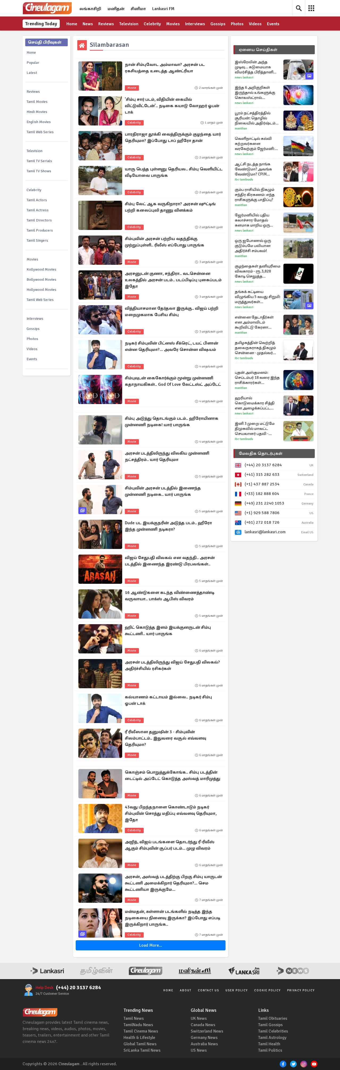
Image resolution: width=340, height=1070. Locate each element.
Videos (255, 24)
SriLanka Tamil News (142, 1050)
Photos (237, 24)
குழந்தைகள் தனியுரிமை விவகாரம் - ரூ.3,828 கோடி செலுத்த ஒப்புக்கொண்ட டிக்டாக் (257, 271)
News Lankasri (244, 77)
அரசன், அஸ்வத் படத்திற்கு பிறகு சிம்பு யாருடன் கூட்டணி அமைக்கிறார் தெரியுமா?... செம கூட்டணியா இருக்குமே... (173, 883)
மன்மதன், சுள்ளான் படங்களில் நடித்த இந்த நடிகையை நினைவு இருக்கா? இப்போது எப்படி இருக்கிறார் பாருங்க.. (172, 918)
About (186, 990)
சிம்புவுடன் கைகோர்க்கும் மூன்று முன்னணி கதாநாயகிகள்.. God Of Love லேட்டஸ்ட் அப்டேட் (173, 381)
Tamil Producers (40, 230)
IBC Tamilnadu (244, 180)
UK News (199, 1018)
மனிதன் (116, 8)
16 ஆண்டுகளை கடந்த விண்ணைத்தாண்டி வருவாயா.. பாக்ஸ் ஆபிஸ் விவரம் (169, 596)
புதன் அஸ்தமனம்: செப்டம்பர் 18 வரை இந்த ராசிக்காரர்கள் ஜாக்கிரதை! (257, 377)
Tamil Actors (37, 200)
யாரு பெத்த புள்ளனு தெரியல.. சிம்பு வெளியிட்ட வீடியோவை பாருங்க (174, 172)
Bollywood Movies (41, 279)
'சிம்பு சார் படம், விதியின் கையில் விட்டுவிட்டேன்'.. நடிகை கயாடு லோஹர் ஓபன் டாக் (172, 106)
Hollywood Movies (41, 289)
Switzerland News (207, 1031)
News (88, 24)
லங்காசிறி (90, 8)
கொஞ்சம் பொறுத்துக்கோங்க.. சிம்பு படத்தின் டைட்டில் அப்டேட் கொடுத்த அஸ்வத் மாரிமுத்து (172, 775)
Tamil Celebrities (273, 1031)
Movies (173, 24)
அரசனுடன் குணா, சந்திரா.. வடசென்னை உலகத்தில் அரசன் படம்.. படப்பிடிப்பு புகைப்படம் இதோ (173, 280)
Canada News (203, 1024)
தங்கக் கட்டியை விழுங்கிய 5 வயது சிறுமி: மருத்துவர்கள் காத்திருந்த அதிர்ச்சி (257, 296)
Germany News (204, 1037)
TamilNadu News (138, 1024)
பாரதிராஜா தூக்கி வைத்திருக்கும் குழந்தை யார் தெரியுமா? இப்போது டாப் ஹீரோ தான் (173, 137)
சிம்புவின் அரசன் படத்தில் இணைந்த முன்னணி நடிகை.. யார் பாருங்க (163, 491)
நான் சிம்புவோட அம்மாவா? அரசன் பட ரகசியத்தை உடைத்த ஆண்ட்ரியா (165, 68)
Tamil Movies (37, 101)
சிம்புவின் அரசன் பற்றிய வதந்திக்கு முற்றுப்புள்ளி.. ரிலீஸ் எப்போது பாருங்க (164, 242)
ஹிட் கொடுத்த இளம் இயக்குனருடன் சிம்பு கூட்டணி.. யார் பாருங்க (168, 630)
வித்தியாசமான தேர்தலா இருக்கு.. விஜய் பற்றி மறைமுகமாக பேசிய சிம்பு (171, 311)
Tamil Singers (37, 240)
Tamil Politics (270, 1050)
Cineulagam (68, 1064)
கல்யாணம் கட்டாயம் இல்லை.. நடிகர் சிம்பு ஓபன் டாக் (168, 700)
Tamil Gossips (270, 1024)
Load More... (150, 945)
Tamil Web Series (40, 132)
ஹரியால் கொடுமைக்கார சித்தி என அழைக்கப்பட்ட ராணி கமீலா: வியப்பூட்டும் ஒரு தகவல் (257, 403)
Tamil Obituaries (272, 1018)
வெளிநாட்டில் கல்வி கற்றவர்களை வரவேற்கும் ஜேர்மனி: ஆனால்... (255, 143)
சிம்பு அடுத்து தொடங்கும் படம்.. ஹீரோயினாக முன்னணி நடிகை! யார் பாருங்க (171, 421)
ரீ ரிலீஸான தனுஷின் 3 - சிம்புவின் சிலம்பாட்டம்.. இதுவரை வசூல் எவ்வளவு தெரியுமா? (165, 738)
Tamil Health (269, 1044)
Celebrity (152, 24)
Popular (33, 62)
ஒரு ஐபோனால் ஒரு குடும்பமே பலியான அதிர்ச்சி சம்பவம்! (253, 245)
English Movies (39, 122)
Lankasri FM (163, 8)
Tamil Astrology (272, 1037)
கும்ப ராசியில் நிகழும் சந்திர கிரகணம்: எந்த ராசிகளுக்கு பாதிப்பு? (255, 194)
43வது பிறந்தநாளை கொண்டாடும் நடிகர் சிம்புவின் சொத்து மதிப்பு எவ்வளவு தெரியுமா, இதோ (170, 813)
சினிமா (138, 8)
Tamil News (134, 1018)
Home (71, 24)
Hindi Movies (37, 112)
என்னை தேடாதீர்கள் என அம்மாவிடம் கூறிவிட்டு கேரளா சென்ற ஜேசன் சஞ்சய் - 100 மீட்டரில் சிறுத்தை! (256, 322)
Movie (132, 88)
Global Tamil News (140, 1044)
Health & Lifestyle (139, 1037)
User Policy (237, 990)
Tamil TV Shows (39, 171)
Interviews (195, 24)
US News (199, 1050)
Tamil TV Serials (39, 161)
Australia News (204, 1044)
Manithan (241, 129)
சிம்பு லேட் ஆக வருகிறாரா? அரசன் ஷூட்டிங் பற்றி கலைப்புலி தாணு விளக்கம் (170, 207)
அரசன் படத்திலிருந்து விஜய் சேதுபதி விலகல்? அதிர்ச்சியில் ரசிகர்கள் (172, 665)
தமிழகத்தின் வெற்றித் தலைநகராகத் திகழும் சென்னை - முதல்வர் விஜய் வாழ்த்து (255, 347)
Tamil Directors (39, 220)
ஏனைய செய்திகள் (258, 49)
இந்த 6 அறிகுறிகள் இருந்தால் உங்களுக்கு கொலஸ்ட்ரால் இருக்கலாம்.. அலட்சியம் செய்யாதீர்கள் (257, 92)
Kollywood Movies (41, 269)
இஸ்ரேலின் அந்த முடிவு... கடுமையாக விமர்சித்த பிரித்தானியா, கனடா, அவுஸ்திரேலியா (257, 67)
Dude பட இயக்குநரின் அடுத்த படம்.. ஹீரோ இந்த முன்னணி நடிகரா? (168, 526)
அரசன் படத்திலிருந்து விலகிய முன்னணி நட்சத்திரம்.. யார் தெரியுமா (167, 456)
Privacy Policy (301, 990)
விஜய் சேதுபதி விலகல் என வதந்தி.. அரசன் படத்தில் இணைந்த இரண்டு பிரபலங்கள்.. (170, 561)
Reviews (106, 24)
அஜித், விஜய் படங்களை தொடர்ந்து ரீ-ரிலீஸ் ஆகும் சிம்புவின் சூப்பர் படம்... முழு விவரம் (169, 845)
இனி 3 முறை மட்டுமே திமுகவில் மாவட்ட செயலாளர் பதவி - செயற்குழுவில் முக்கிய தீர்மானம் (256, 428)
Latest (32, 72)
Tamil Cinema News (141, 1031)
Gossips (218, 24)
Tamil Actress (38, 210)
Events (273, 24)
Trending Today (41, 24)
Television (128, 24)
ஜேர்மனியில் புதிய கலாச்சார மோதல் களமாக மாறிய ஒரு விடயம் (252, 220)
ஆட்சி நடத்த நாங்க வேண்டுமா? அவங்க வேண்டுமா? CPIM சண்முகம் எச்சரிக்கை (255, 169)
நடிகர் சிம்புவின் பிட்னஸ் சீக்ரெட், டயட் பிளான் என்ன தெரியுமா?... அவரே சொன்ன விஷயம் (171, 346)
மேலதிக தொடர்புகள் (260, 453)
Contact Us (208, 990)
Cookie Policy (267, 990)
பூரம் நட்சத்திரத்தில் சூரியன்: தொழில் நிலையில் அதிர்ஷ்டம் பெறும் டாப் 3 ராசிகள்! (255, 118)
